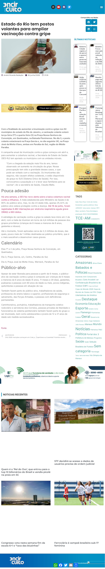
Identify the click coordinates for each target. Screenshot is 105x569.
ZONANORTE (95, 219)
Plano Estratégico (92, 211)
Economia (81, 303)
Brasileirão (97, 273)
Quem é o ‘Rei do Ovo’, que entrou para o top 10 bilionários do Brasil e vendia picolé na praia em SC (25, 472)
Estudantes (79, 205)
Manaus (88, 324)
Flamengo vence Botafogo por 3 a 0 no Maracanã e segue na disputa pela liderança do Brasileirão (99, 120)
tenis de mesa (84, 355)
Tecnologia (95, 352)
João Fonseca (79, 324)
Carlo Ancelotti (89, 280)
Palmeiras (94, 330)
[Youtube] (59, 7)
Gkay (96, 205)
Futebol (78, 317)
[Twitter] (69, 7)
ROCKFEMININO (92, 214)
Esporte (81, 308)
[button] (101, 7)
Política (80, 334)
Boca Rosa (82, 202)
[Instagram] (53, 7)
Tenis (77, 355)
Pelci (100, 330)
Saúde (79, 341)
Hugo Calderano (94, 321)
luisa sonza (86, 208)
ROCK (85, 214)
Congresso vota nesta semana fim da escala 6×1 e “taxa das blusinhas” (23, 544)
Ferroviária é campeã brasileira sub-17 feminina (76, 544)
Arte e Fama (97, 263)
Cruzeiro (78, 300)
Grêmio (86, 321)
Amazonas (83, 263)
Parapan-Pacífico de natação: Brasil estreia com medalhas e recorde (83, 116)
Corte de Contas (92, 202)
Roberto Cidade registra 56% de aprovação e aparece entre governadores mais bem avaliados (84, 55)
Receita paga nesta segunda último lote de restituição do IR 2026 (99, 83)
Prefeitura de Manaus (84, 338)
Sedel (87, 342)
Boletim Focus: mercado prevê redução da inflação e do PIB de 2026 (98, 55)
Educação (94, 303)
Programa (98, 338)
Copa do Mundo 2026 (84, 289)
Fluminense (95, 313)
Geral (85, 316)
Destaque (89, 299)
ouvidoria (83, 211)
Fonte (4, 328)
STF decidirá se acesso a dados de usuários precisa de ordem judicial (74, 462)
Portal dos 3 (93, 334)
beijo (77, 202)
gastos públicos (88, 205)
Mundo (97, 324)
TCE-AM (82, 218)
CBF (97, 280)
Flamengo (86, 312)
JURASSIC (78, 208)
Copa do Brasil (93, 286)
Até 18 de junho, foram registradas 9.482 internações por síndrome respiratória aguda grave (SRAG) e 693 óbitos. (35, 209)
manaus (93, 208)
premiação (78, 214)
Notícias (82, 329)
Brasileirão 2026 (80, 277)
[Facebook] (64, 7)
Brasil (90, 273)
